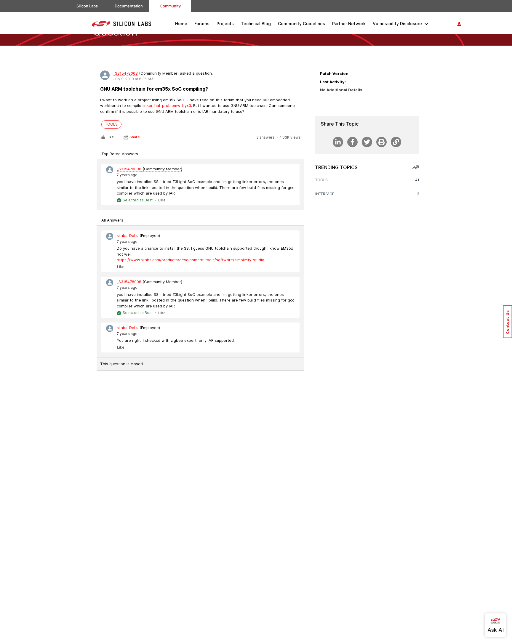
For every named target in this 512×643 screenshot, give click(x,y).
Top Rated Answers (119, 153)
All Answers (112, 220)
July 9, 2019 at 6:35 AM (133, 79)
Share (134, 137)
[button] (507, 321)
